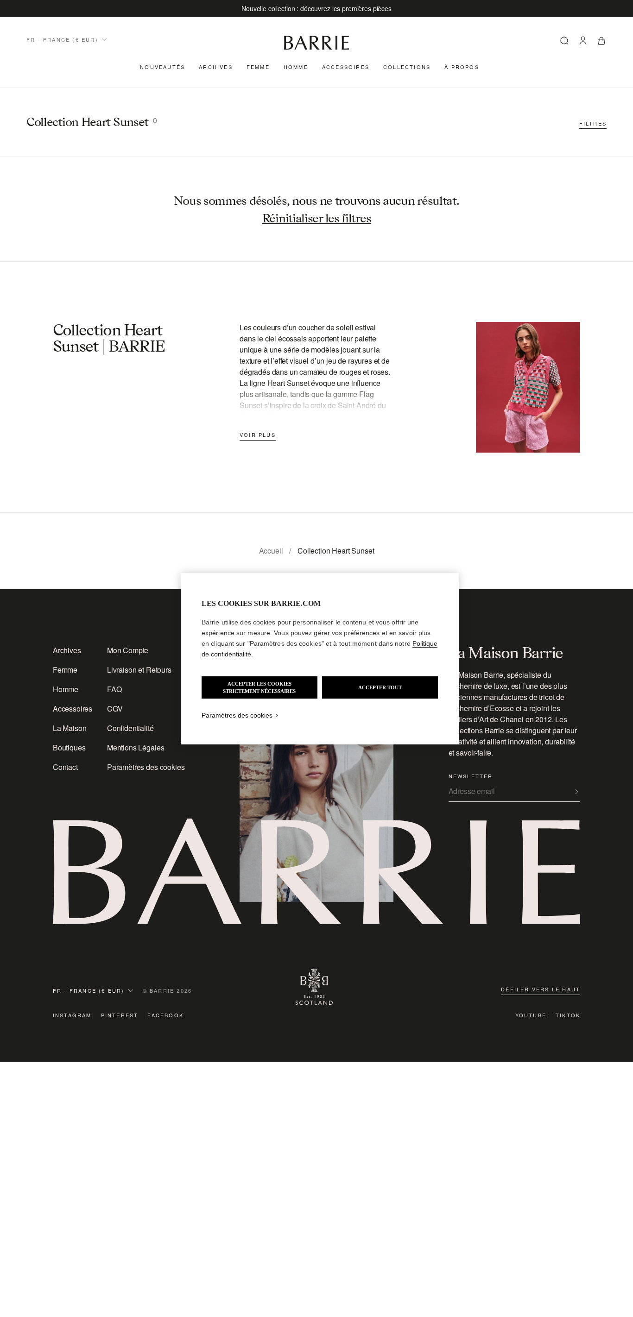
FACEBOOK (165, 1015)
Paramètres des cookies (145, 767)
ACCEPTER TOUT (380, 687)
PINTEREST (120, 1015)
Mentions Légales (135, 747)
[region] (320, 658)
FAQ (114, 689)
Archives (216, 66)
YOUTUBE (530, 1015)
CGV (115, 708)
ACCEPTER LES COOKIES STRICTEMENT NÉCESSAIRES (259, 687)
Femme (258, 66)
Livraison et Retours (139, 669)
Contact (65, 767)
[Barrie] (316, 47)
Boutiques (69, 747)
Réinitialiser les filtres (316, 218)
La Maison (70, 728)
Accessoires (345, 66)
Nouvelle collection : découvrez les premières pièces (316, 8)
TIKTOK (568, 1015)
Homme (296, 66)
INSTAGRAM (72, 1015)
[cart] (601, 42)
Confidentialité (130, 728)
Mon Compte (127, 650)
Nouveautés (162, 66)
